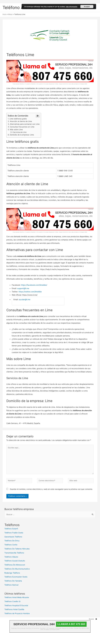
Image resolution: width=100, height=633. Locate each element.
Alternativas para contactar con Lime (25, 124)
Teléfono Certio (10, 545)
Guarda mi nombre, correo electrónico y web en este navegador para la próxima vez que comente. (51, 489)
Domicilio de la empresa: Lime (22, 135)
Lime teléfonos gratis (18, 119)
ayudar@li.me (24, 299)
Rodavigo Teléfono (12, 573)
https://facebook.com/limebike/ (34, 285)
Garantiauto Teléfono (13, 537)
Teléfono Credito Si (12, 601)
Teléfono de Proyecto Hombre (17, 613)
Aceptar (87, 6)
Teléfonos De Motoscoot (14, 565)
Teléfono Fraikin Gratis (13, 533)
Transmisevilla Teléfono (14, 553)
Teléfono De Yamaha (13, 581)
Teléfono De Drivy (12, 541)
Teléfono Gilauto (11, 557)
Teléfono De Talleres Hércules (17, 549)
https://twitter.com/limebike (30, 292)
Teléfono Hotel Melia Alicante (16, 597)
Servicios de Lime (19, 132)
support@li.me (23, 288)
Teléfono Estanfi (11, 529)
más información (71, 7)
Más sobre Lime (16, 129)
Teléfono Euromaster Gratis (15, 577)
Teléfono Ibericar (11, 585)
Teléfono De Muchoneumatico (17, 569)
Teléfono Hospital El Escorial (16, 605)
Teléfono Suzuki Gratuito (14, 561)
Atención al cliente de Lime (21, 121)
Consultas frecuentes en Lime (22, 127)
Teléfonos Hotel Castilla (14, 609)
